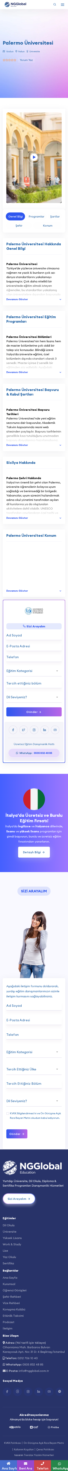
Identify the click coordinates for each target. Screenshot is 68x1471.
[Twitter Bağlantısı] (17, 1391)
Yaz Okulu (9, 1257)
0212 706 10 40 (28, 1358)
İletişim (7, 1328)
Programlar (36, 216)
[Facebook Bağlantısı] (7, 1391)
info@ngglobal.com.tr (34, 1371)
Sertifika (8, 1263)
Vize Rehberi (11, 1303)
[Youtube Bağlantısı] (49, 1391)
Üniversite (9, 1231)
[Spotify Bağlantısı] (59, 1391)
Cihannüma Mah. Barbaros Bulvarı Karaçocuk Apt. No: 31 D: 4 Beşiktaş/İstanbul (34, 1349)
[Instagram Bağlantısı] (28, 1391)
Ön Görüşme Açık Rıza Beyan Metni (44, 1442)
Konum (47, 225)
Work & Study (12, 1244)
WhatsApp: (35, 753)
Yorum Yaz (26, 60)
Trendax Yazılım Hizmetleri (39, 1455)
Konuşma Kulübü (14, 1309)
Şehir (19, 225)
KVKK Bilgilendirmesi (22, 1113)
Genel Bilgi (15, 216)
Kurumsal (9, 1284)
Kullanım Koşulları (24, 1449)
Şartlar (55, 216)
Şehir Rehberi (12, 1296)
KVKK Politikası (12, 1442)
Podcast (8, 1322)
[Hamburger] (62, 4)
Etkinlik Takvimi (13, 1315)
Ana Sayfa (10, 1277)
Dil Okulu (9, 1225)
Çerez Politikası (45, 1449)
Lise (5, 1250)
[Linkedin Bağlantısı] (38, 1391)
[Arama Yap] (54, 4)
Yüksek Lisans (12, 1238)
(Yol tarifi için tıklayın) (30, 1342)
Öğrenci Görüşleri (14, 1290)
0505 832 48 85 (32, 1364)
